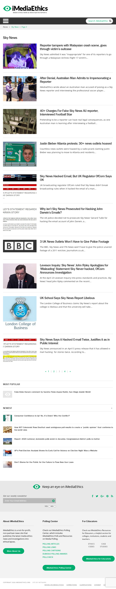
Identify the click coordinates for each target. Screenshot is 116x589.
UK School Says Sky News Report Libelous (67, 298)
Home (5, 27)
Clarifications (86, 585)
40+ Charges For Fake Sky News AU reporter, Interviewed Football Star (69, 112)
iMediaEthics (26, 8)
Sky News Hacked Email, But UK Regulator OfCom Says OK (76, 178)
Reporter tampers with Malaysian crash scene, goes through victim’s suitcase (73, 47)
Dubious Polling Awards (55, 554)
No (52, 506)
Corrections (71, 585)
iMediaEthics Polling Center (59, 567)
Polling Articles (51, 544)
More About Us (13, 551)
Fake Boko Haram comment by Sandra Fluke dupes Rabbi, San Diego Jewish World (52, 392)
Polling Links (49, 547)
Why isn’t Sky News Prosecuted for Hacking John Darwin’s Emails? (71, 210)
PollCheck (48, 557)
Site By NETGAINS (39, 582)
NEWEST (7, 407)
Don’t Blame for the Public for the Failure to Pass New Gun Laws (43, 462)
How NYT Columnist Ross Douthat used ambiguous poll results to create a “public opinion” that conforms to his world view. (63, 428)
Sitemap (97, 585)
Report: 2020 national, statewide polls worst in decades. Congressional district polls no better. (57, 439)
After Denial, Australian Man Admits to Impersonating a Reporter (75, 80)
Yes (46, 506)
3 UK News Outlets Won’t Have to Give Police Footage (74, 241)
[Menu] (5, 21)
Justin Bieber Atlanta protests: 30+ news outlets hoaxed (76, 143)
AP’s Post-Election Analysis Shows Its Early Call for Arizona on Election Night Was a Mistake (55, 450)
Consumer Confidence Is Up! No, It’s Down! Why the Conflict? (42, 415)
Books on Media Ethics (54, 585)
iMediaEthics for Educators (98, 558)
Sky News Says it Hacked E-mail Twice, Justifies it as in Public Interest (75, 341)
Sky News (15, 27)
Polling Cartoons (52, 550)
